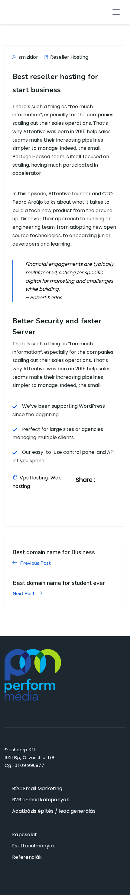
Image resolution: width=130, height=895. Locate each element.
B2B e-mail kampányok (40, 799)
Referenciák (27, 857)
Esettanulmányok (33, 845)
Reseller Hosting (69, 57)
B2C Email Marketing (37, 788)
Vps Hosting (34, 477)
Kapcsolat (24, 834)
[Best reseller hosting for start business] (107, 480)
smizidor (27, 57)
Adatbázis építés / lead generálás (54, 811)
